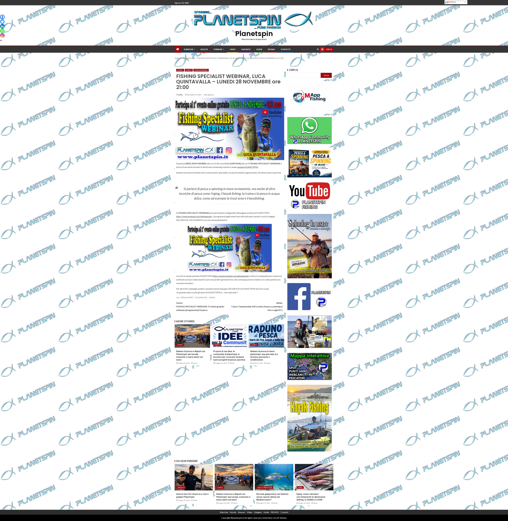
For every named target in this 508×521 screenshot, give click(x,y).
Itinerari (218, 49)
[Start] (177, 49)
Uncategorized (201, 70)
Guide (259, 49)
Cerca (293, 70)
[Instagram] (2, 35)
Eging (300, 487)
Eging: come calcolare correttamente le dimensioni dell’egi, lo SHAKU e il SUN (310, 497)
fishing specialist (187, 297)
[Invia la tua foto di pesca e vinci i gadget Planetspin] (194, 477)
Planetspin (254, 33)
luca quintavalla (201, 297)
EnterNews (268, 517)
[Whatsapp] (2, 31)
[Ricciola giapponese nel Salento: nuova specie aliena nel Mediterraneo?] (274, 477)
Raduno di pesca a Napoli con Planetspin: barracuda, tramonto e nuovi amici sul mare (233, 497)
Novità (204, 49)
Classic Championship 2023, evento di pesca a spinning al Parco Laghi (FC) (257, 306)
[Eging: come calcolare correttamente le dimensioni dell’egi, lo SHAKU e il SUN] (314, 477)
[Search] (317, 49)
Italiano (452, 2)
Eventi (180, 70)
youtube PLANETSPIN (247, 167)
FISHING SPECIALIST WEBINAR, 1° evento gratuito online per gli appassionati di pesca (200, 306)
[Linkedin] (2, 26)
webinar (212, 297)
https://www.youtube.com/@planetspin (194, 216)
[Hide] (1, 40)
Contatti (286, 49)
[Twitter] (2, 21)
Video (233, 49)
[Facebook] (2, 17)
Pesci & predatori (265, 487)
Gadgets (246, 49)
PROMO (271, 49)
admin (180, 95)
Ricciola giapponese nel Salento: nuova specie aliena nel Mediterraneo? (272, 497)
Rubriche (188, 49)
